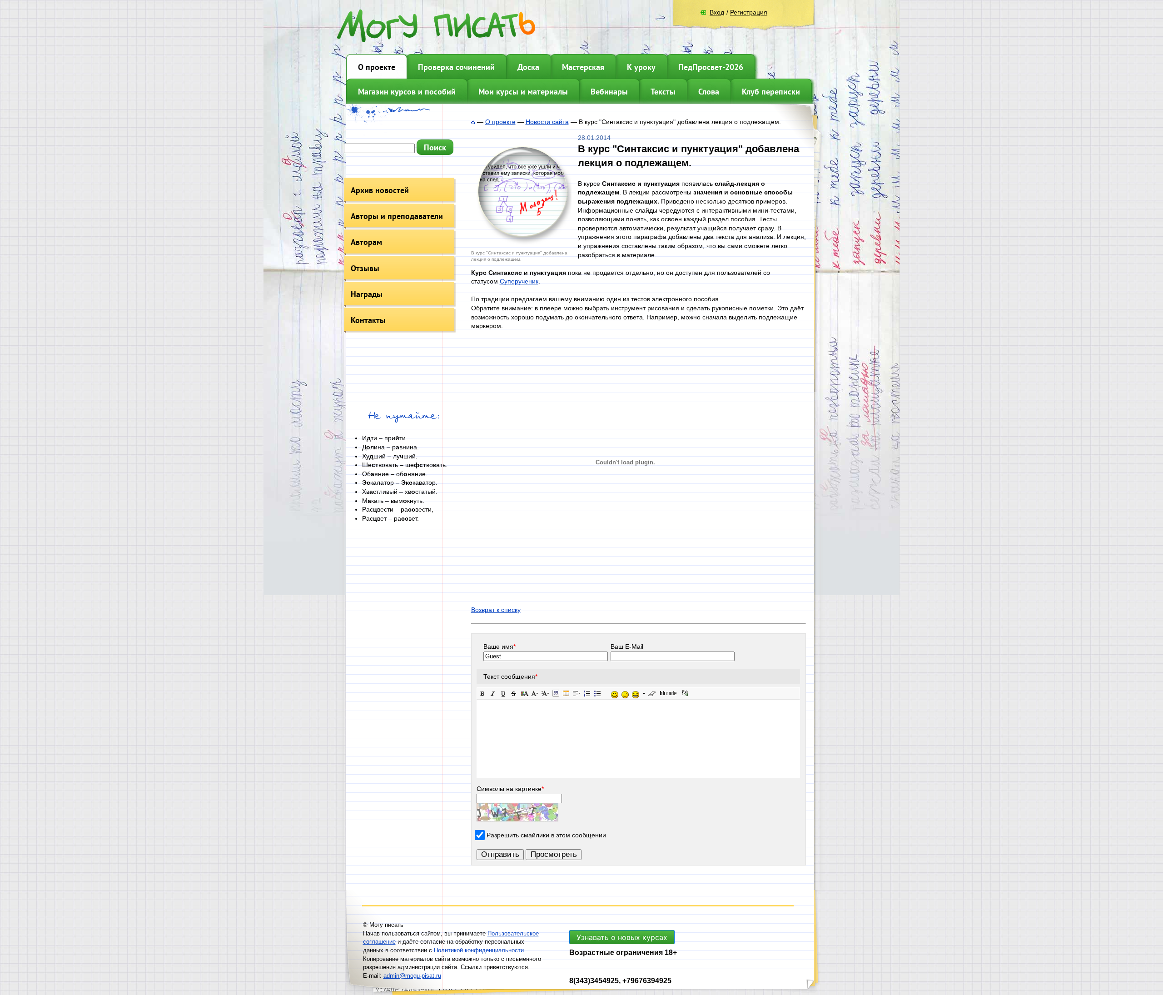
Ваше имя (499, 646)
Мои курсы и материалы (523, 91)
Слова (708, 91)
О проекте (376, 67)
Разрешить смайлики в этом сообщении (546, 834)
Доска (528, 67)
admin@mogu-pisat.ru (412, 975)
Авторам (366, 242)
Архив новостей (380, 190)
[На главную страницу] (473, 121)
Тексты (663, 91)
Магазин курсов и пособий (407, 91)
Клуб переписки (771, 91)
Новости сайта (547, 121)
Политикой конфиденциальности (479, 950)
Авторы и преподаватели (397, 216)
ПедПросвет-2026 (710, 67)
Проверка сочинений (456, 67)
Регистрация (748, 12)
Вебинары (609, 91)
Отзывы (365, 268)
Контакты (368, 320)
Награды (367, 294)
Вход (717, 12)
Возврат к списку (496, 609)
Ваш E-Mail (627, 646)
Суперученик (519, 281)
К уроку (641, 67)
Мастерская (583, 67)
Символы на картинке (510, 788)
